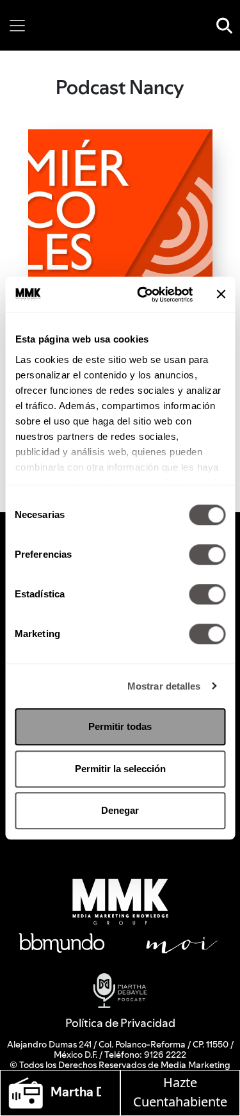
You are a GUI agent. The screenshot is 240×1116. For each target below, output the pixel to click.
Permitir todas (120, 726)
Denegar (120, 810)
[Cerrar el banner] (220, 294)
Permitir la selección (120, 768)
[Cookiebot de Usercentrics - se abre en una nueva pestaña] (143, 294)
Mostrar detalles (164, 686)
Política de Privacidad (120, 1023)
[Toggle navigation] (17, 25)
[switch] (207, 554)
